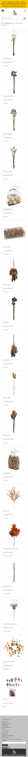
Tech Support (5, 737)
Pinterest (7, 748)
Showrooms (5, 725)
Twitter (5, 748)
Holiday (8, 23)
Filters (14, 30)
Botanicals (5, 25)
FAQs (3, 728)
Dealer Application (6, 727)
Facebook (3, 748)
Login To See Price (8, 62)
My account (5, 721)
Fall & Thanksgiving (17, 23)
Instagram (9, 748)
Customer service (6, 723)
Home (2, 23)
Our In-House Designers (8, 735)
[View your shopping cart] (25, 11)
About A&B (5, 732)
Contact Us (4, 734)
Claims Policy (5, 724)
